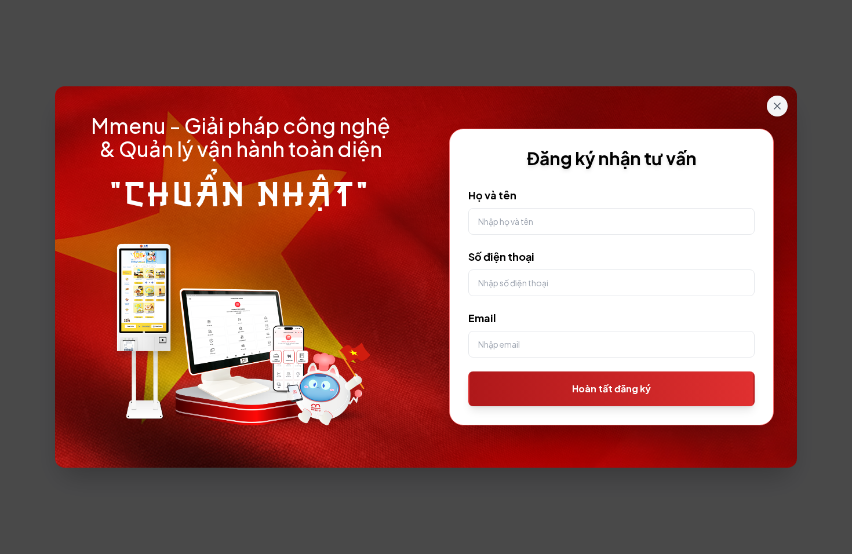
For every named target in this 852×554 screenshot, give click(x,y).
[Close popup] (777, 106)
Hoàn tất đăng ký (611, 388)
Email (482, 318)
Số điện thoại (501, 256)
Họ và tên (492, 195)
